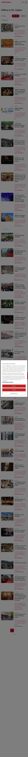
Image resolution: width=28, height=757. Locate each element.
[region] (14, 378)
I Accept (14, 389)
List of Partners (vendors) (7, 382)
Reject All (14, 386)
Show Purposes (14, 393)
